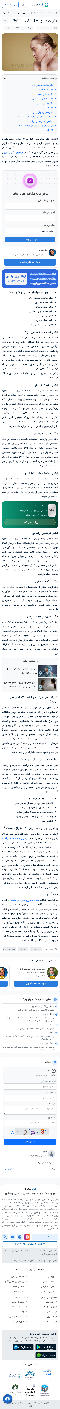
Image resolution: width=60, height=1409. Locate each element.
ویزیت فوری (48, 1281)
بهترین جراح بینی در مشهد (25, 900)
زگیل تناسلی (19, 1312)
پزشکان (51, 1276)
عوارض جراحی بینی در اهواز (40, 121)
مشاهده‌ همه (44, 1237)
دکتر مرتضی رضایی (44, 103)
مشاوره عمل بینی (16, 1316)
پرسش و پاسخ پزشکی (14, 1281)
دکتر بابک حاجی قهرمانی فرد (33, 969)
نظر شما (52, 1103)
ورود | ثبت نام (10, 4)
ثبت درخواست (30, 239)
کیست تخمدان (17, 1307)
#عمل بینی (23, 949)
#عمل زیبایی (35, 949)
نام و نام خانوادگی (46, 200)
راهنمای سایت (18, 1286)
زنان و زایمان (48, 1307)
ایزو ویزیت (53, 13)
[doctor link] (52, 252)
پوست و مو (49, 1312)
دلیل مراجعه (49, 225)
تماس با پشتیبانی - (28, 1244)
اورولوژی (50, 1316)
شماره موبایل (49, 212)
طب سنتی (49, 1302)
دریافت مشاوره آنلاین (30, 262)
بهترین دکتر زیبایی (13, 152)
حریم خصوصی (47, 1291)
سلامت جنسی (17, 1302)
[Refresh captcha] (32, 1131)
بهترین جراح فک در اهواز (14, 838)
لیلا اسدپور (42, 250)
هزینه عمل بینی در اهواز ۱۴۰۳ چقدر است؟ (34, 117)
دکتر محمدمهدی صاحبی (42, 98)
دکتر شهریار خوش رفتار (43, 112)
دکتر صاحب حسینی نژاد (42, 85)
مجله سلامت (38, 13)
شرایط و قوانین (47, 1286)
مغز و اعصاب (48, 1321)
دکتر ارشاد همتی (46, 107)
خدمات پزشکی (17, 1276)
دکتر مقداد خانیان (45, 89)
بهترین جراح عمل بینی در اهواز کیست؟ (36, 125)
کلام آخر (49, 130)
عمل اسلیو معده (17, 1321)
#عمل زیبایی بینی (8, 949)
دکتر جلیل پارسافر (45, 94)
